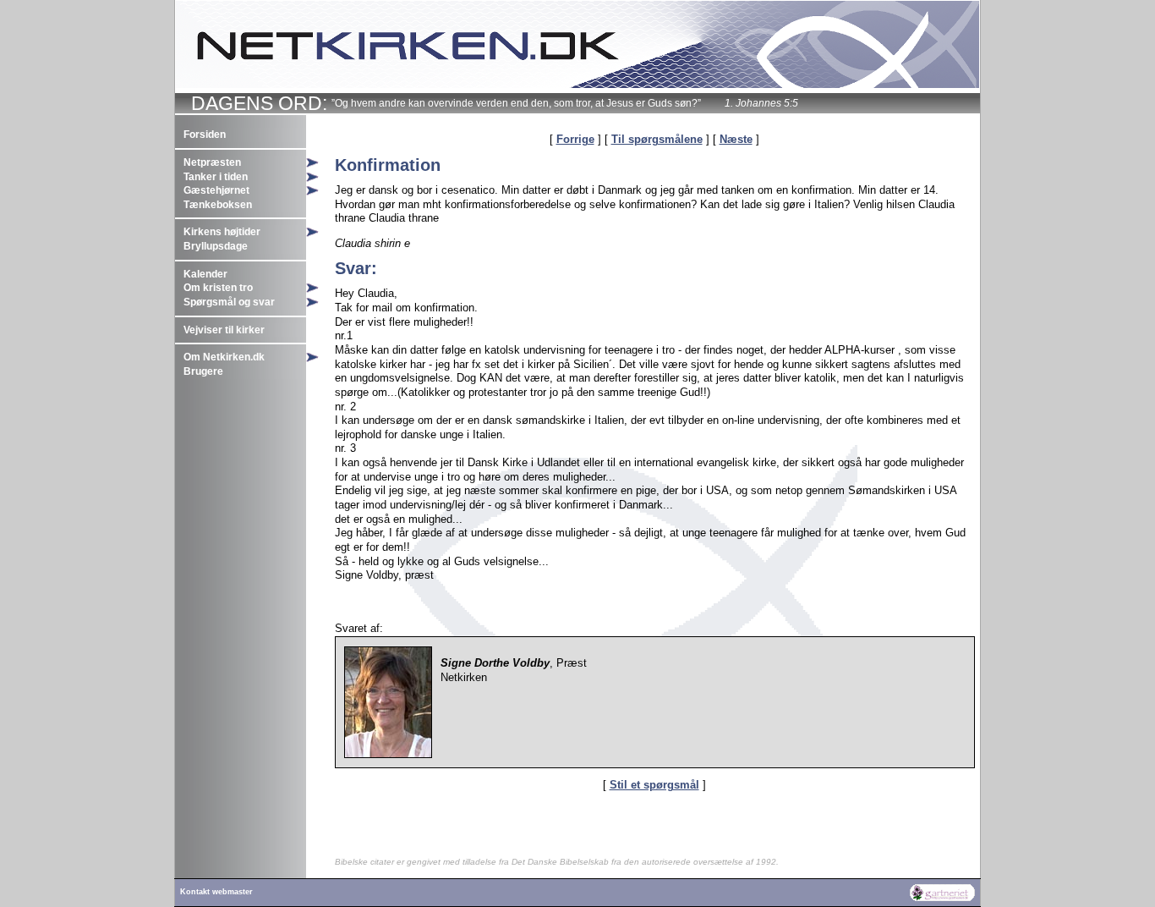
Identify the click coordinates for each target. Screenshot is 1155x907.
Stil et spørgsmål (654, 784)
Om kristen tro (218, 288)
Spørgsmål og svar (229, 302)
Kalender (205, 274)
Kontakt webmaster (216, 892)
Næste (736, 139)
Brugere (203, 371)
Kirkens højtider (221, 232)
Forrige (575, 139)
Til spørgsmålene (657, 139)
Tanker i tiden (215, 177)
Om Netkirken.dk (224, 357)
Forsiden (204, 134)
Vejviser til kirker (224, 330)
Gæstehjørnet (216, 190)
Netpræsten (212, 162)
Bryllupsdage (215, 246)
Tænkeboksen (217, 205)
